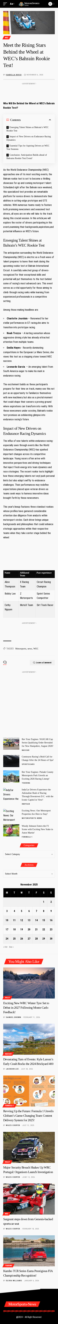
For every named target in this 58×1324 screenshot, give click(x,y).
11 (14, 920)
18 (14, 929)
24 (7, 938)
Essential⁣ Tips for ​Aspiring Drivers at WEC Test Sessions (27, 147)
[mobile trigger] (6, 4)
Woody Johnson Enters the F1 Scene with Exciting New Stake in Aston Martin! (37, 829)
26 (21, 938)
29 (43, 938)
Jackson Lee (12, 1069)
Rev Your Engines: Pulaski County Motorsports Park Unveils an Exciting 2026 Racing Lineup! (37, 775)
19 (21, 929)
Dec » (11, 947)
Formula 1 (27, 837)
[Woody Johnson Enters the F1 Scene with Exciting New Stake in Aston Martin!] (11, 830)
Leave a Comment (44, 662)
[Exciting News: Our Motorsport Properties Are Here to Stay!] (11, 815)
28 (36, 938)
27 (29, 938)
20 (29, 929)
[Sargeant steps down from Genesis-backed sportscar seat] (29, 1199)
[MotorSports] (29, 4)
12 (21, 920)
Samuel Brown (13, 1017)
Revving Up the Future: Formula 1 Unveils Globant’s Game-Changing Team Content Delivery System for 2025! (28, 1115)
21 (36, 929)
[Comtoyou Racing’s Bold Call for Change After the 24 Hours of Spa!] (11, 761)
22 (43, 929)
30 (51, 938)
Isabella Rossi (14, 75)
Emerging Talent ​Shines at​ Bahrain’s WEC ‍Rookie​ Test (27, 129)
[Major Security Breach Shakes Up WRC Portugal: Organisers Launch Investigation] (29, 1147)
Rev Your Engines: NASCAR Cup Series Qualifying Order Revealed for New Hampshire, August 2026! (37, 742)
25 (14, 938)
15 (43, 920)
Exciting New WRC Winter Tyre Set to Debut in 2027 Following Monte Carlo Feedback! (26, 1007)
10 (7, 920)
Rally (7, 998)
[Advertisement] (29, 91)
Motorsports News (32, 818)
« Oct (5, 947)
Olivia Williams (14, 1281)
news (30, 648)
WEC (6, 38)
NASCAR (25, 750)
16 (51, 920)
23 (51, 929)
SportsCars (28, 764)
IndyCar (26, 804)
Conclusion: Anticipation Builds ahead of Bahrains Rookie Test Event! (26, 157)
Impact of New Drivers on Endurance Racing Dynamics (28, 138)
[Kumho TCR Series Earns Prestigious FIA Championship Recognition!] (29, 1250)
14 (36, 920)
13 (29, 920)
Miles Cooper (13, 1125)
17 (7, 929)
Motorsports (20, 648)
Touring (26, 783)
